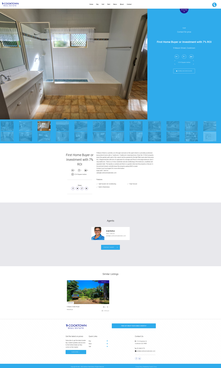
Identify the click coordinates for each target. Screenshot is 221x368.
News (115, 4)
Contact (129, 4)
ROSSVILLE (70, 309)
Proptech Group (153, 366)
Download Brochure (184, 71)
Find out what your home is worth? (133, 326)
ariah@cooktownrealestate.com (116, 236)
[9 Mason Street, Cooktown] (73, 64)
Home (91, 4)
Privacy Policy (139, 366)
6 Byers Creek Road (73, 307)
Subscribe (75, 352)
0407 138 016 (110, 233)
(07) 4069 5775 (140, 348)
